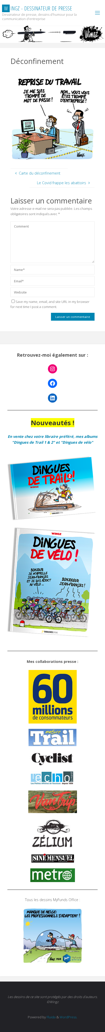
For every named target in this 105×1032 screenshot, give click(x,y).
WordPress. (68, 1017)
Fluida (51, 1017)
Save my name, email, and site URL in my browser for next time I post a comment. (49, 304)
